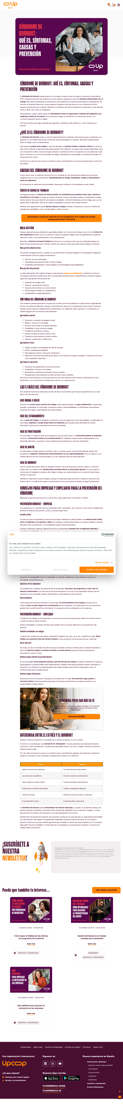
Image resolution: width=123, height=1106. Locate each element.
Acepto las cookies (96, 570)
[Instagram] (52, 1063)
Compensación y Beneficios (96, 1062)
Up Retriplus (92, 1076)
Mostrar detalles (102, 562)
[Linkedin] (45, 1063)
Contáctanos (25, 1047)
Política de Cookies (72, 1047)
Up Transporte (93, 1069)
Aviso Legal (38, 1047)
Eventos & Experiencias (95, 1087)
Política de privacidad (53, 1047)
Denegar (26, 570)
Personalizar (60, 570)
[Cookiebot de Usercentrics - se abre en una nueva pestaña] (103, 535)
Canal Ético (98, 1047)
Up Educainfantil (93, 1072)
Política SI (87, 1047)
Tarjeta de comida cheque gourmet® (100, 1065)
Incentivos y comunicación (96, 1083)
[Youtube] (60, 1063)
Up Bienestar (92, 1080)
